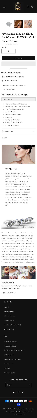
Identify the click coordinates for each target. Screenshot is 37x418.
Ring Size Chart (9, 311)
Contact (6, 307)
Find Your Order (9, 355)
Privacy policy (30, 408)
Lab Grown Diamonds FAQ (12, 325)
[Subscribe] (29, 385)
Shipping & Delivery (10, 341)
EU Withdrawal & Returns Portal (14, 350)
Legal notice (30, 411)
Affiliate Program (9, 372)
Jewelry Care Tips (9, 320)
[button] (18, 63)
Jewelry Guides (8, 364)
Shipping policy (20, 411)
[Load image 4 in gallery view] (28, 24)
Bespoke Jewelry (7, 292)
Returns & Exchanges (10, 346)
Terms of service (10, 411)
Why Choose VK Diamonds (12, 359)
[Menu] (4, 7)
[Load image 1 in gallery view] (9, 24)
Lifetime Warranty (9, 316)
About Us (7, 368)
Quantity (4, 47)
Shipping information (13, 44)
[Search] (28, 7)
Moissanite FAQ (9, 329)
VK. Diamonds (11, 408)
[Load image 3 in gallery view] (18, 24)
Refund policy (21, 408)
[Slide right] (35, 24)
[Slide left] (2, 24)
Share (5, 137)
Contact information (19, 414)
